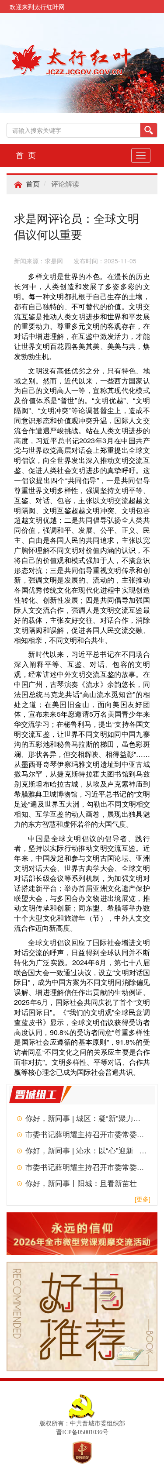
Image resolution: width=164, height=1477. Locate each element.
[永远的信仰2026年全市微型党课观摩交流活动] (82, 1233)
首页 (33, 184)
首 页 (26, 155)
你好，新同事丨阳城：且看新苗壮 (81, 1184)
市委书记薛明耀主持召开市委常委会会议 (92, 1135)
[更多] (142, 1199)
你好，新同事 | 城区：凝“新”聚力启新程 (90, 1119)
